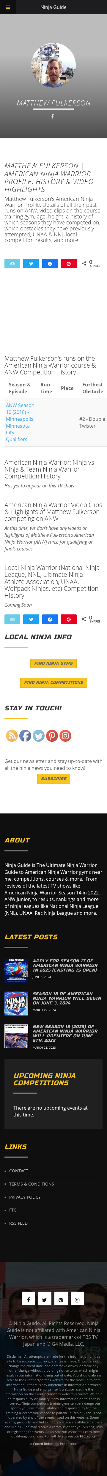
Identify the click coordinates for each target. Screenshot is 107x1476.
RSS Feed (18, 1223)
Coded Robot (43, 1443)
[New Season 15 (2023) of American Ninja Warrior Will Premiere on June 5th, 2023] (16, 1036)
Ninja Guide (53, 7)
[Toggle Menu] (8, 7)
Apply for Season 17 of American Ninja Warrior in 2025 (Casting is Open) (65, 965)
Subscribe (53, 778)
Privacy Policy (25, 1197)
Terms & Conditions (31, 1183)
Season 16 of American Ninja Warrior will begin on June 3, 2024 (67, 998)
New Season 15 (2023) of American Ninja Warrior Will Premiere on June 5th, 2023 (65, 1033)
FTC (12, 1210)
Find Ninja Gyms (53, 663)
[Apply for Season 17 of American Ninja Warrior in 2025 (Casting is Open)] (16, 971)
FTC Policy (88, 1436)
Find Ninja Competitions (53, 682)
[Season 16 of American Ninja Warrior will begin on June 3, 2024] (16, 1003)
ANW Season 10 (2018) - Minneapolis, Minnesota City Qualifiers (20, 422)
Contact (18, 1171)
